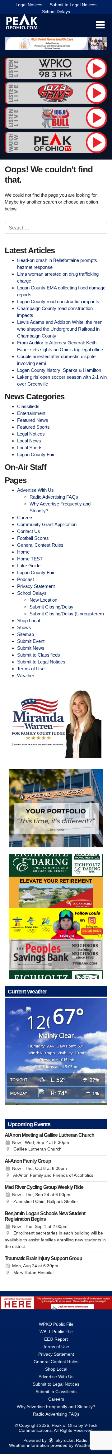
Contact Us (28, 531)
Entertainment (31, 413)
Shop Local (28, 620)
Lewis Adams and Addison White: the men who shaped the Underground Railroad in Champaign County (59, 328)
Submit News (30, 648)
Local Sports (30, 447)
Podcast (25, 579)
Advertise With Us (35, 490)
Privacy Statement (36, 586)
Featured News (32, 420)
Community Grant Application (47, 524)
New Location (43, 600)
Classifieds (28, 406)
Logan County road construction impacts (58, 301)
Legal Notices (29, 4)
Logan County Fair (35, 454)
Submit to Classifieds (38, 655)
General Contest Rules (40, 545)
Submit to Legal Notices (73, 4)
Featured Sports (33, 427)
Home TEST (30, 558)
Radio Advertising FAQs (54, 497)
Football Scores (33, 538)
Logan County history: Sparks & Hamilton (59, 370)
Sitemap (25, 634)
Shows (24, 627)
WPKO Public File (56, 1324)
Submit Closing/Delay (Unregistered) (67, 613)
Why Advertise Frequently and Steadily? (56, 1406)
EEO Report (56, 1339)
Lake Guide (28, 565)
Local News (29, 440)
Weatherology (88, 1445)
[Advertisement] (56, 43)
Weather (25, 675)
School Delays (56, 11)
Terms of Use (30, 668)
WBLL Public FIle (56, 1331)
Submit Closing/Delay (51, 606)
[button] (100, 25)
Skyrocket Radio (70, 1440)
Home (23, 551)
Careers (25, 517)
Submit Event (30, 641)
